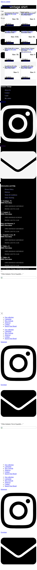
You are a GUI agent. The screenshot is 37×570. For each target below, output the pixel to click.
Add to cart (10, 25)
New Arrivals (9, 321)
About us (7, 323)
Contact (7, 324)
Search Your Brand (11, 326)
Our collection (9, 317)
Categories (8, 319)
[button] (2, 15)
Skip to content (5, 1)
